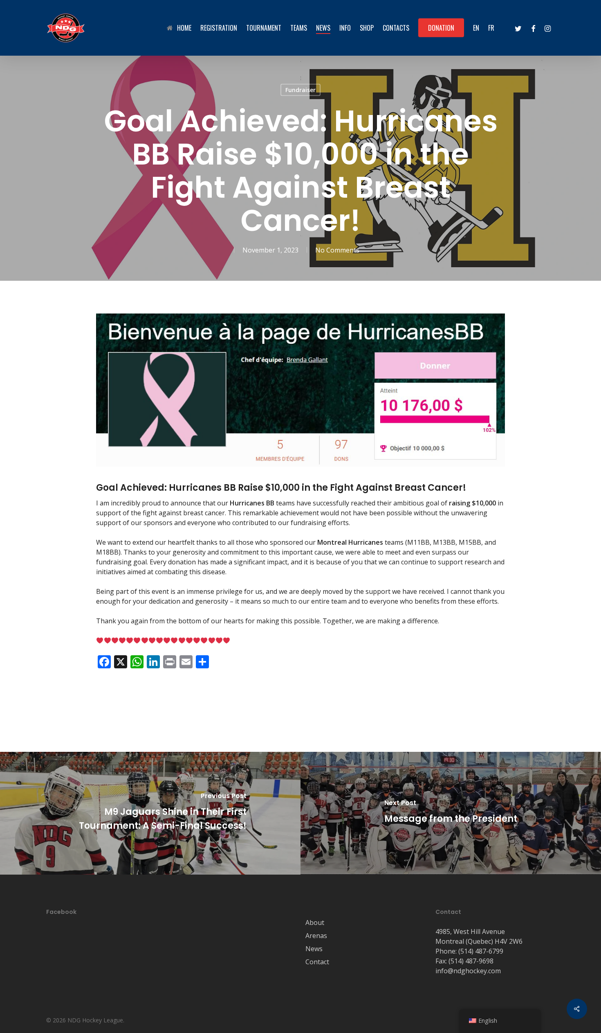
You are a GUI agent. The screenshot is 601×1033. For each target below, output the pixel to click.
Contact (317, 961)
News (314, 948)
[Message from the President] (450, 813)
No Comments (337, 250)
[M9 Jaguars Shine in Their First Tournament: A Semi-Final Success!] (150, 813)
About (314, 922)
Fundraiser (300, 90)
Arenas (316, 935)
